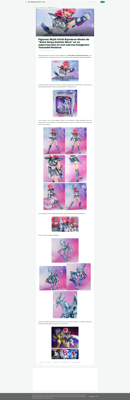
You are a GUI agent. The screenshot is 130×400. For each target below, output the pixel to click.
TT (47, 1)
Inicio (38, 7)
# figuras (48, 362)
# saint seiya (65, 362)
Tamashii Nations (43, 55)
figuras (46, 7)
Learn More (91, 396)
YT (56, 1)
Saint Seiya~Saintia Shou (83, 57)
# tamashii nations (75, 362)
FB (54, 1)
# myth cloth (56, 362)
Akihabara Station (36, 2)
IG (49, 1)
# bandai (41, 362)
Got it (97, 396)
